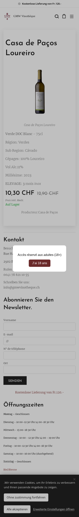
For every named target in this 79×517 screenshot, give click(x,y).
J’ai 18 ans (39, 263)
